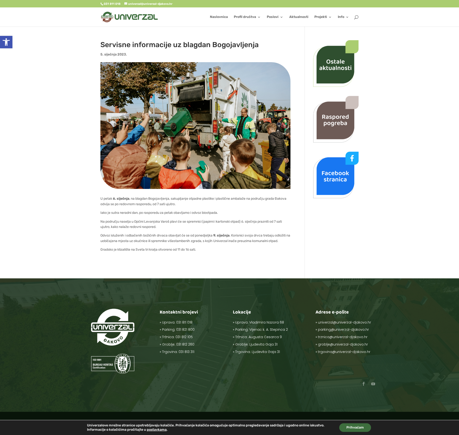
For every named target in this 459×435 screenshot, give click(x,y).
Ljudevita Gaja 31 (263, 344)
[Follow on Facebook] (363, 384)
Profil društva (245, 17)
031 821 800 (185, 329)
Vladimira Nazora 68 (266, 322)
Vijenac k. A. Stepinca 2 (268, 329)
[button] (6, 42)
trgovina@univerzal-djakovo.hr (344, 351)
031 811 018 (184, 322)
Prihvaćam (355, 427)
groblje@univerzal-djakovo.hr (343, 344)
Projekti (320, 17)
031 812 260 (185, 344)
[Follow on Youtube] (373, 384)
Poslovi (273, 17)
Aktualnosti (298, 17)
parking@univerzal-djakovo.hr (343, 329)
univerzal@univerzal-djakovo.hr (344, 322)
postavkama (157, 430)
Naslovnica (219, 17)
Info (341, 17)
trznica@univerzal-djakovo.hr (342, 337)
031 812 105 (184, 337)
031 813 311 (186, 351)
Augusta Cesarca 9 (265, 337)
